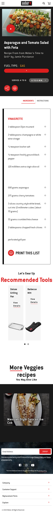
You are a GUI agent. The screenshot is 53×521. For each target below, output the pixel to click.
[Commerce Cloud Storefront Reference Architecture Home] (26, 3)
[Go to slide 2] (28, 344)
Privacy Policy (39, 457)
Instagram (26, 465)
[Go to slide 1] (24, 344)
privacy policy (43, 471)
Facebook (20, 465)
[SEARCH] (44, 3)
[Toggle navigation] (3, 3)
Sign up (45, 451)
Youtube (33, 465)
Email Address (7, 451)
